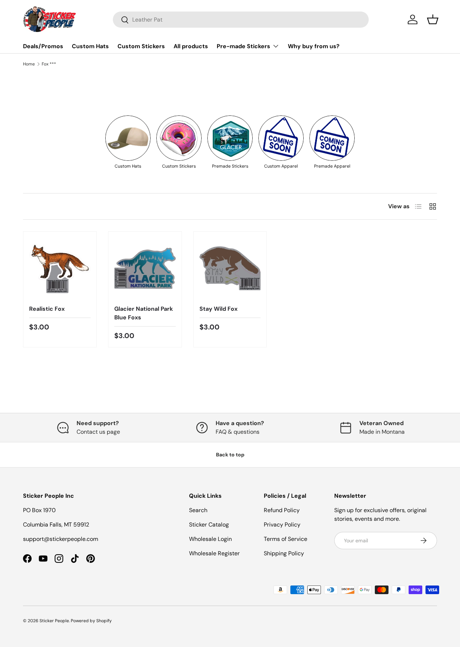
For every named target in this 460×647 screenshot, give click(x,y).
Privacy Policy (282, 524)
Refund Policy (282, 510)
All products (191, 46)
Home (29, 64)
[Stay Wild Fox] (230, 268)
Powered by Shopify (91, 621)
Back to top (230, 454)
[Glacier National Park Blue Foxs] (145, 268)
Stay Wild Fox (218, 309)
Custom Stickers (141, 46)
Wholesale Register (214, 553)
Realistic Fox (47, 309)
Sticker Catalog (209, 524)
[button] (433, 19)
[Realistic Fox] (60, 268)
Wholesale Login (210, 539)
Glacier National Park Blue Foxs (143, 313)
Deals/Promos (43, 46)
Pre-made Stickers (243, 46)
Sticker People (54, 621)
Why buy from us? (314, 46)
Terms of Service (285, 539)
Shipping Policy (284, 553)
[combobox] (241, 20)
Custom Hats (90, 46)
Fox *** (49, 64)
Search (198, 510)
